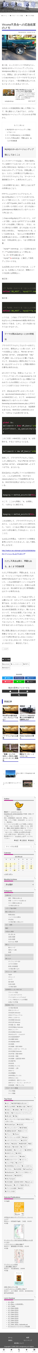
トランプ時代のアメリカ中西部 (17, 999)
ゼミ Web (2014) (13, 1318)
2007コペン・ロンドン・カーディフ (19, 1082)
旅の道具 (11, 982)
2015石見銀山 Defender (15, 1027)
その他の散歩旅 (13, 1008)
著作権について (19, 1343)
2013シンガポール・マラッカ (17, 1049)
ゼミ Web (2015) (13, 1320)
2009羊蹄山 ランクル (14, 1075)
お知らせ (8, 895)
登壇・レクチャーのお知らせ (17, 900)
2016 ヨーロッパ (13, 1010)
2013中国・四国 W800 (15, 1054)
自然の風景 (11, 937)
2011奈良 (11, 1063)
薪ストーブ (11, 947)
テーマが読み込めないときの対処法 (18, 135)
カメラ (10, 979)
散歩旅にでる (9, 1005)
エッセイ (8, 955)
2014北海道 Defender (15, 1032)
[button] (31, 846)
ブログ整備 (7, 659)
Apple (10, 974)
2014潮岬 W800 (13, 1039)
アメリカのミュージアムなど (17, 997)
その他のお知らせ (13, 905)
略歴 (17, 840)
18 (31, 866)
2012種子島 (12, 1061)
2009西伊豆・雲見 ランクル (17, 1080)
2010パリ (11, 1070)
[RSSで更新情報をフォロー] (19, 694)
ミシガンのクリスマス (15, 995)
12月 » (11, 874)
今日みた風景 (9, 931)
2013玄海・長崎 (13, 1056)
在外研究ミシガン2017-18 (13, 989)
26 (6, 870)
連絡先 (32, 840)
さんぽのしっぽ (20, 836)
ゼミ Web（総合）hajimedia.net (18, 1324)
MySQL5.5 (7, 667)
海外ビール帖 (12, 950)
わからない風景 (13, 941)
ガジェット (11, 977)
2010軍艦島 (12, 1073)
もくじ (16, 125)
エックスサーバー (17, 664)
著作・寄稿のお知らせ (15, 898)
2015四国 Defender (14, 1020)
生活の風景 (11, 939)
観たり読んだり (10, 911)
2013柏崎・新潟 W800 (15, 1046)
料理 (9, 952)
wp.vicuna (6, 664)
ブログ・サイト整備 (11, 1088)
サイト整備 (11, 1093)
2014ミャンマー (13, 1029)
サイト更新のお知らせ (15, 903)
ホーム (10, 1337)
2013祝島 (11, 1044)
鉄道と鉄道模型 (13, 966)
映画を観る (11, 914)
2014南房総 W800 (14, 1041)
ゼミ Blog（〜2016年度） (16, 1304)
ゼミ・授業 (8, 925)
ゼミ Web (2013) (13, 1316)
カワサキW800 (12, 964)
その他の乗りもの (13, 968)
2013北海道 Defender (15, 1051)
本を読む (11, 919)
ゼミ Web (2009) (13, 1308)
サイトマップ (28, 1340)
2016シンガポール (14, 1017)
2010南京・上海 (13, 1068)
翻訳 (6, 928)
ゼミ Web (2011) (13, 1312)
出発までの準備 (13, 1002)
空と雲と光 (11, 934)
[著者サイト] (10, 691)
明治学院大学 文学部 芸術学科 (13, 814)
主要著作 (24, 840)
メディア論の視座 (10, 908)
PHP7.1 (27, 664)
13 (10, 866)
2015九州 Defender (14, 1022)
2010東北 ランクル (14, 1066)
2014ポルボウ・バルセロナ (16, 1034)
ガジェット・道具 (10, 971)
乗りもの (8, 958)
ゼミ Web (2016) (13, 1322)
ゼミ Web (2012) (13, 1314)
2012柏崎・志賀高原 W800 (16, 1058)
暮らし (7, 944)
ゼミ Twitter (11, 1306)
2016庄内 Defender (14, 1012)
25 (31, 868)
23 (23, 868)
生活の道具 (11, 984)
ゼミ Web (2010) (13, 1310)
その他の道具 (12, 986)
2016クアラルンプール (15, 1015)
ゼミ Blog (11, 1302)
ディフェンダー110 (14, 961)
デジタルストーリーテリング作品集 (19, 1326)
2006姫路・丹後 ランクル (16, 1085)
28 (14, 870)
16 (23, 866)
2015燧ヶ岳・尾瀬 (14, 1025)
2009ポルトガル (13, 1078)
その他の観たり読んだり (15, 922)
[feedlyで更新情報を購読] (27, 691)
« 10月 (6, 874)
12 (6, 866)
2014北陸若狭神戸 (14, 1037)
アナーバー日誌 (13, 992)
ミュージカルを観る (14, 917)
